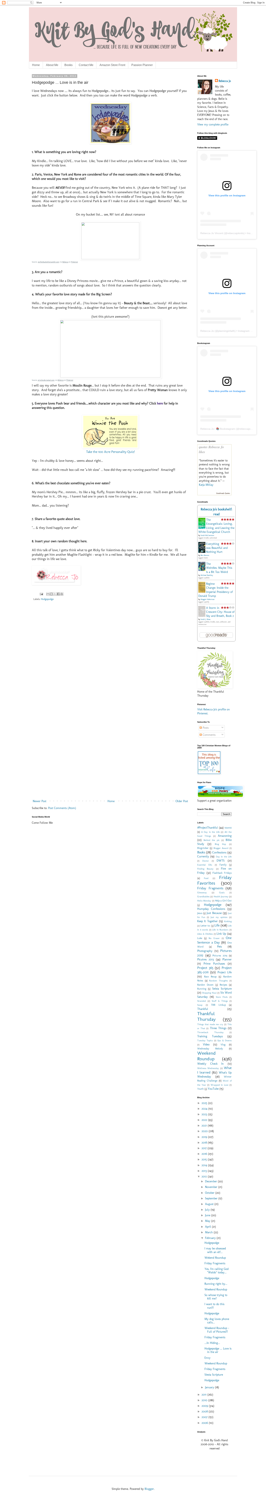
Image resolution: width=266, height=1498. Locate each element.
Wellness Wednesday (208, 1068)
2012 (205, 1176)
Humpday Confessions (211, 909)
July (208, 1209)
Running (201, 988)
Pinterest (74, 262)
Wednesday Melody (210, 1048)
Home (36, 65)
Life (217, 925)
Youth (200, 1088)
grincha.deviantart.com (46, 380)
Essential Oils (204, 864)
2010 (205, 1400)
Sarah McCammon (207, 535)
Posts (205, 727)
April (208, 1226)
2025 (205, 1103)
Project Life (225, 972)
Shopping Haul (209, 992)
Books (68, 65)
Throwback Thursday (210, 1032)
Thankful (202, 1009)
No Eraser (214, 938)
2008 (205, 1411)
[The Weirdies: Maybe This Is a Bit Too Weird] (202, 570)
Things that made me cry (210, 1024)
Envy (207, 1357)
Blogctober (203, 848)
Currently (203, 856)
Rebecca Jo (225, 81)
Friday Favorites (214, 880)
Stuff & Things (220, 1001)
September (211, 1198)
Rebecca (65, 262)
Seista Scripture (222, 988)
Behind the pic (212, 840)
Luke (199, 938)
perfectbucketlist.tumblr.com (48, 262)
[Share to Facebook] (58, 594)
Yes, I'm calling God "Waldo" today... (216, 1270)
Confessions (219, 852)
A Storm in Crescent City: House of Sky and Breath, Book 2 (220, 612)
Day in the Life (224, 856)
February (211, 1238)
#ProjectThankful (207, 827)
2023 (205, 1114)
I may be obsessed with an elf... (215, 1250)
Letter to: (205, 925)
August (209, 1204)
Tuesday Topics (205, 1040)
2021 (205, 1125)
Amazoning (225, 835)
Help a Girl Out (223, 900)
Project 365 (205, 968)
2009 (205, 1406)
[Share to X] (55, 594)
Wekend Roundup (215, 1257)
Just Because (214, 913)
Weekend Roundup (206, 1056)
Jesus (199, 913)
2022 (205, 1120)
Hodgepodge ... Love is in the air (217, 1350)
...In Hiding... (212, 1343)
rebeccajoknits (235, 233)
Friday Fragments (210, 888)
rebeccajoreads (248, 428)
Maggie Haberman (207, 599)
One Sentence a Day (214, 940)
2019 (205, 1137)
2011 (204, 1394)
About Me (52, 65)
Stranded (201, 1001)
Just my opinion (219, 917)
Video (206, 1044)
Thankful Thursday (206, 1016)
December (211, 1181)
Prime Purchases (214, 963)
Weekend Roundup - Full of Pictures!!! (216, 1329)
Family (223, 864)
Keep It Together (207, 921)
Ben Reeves (205, 555)
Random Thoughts (218, 980)
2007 (205, 1417)
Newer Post (39, 801)
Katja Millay (206, 484)
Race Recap (210, 976)
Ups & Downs (224, 1040)
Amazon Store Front (112, 65)
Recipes (223, 984)
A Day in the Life (210, 832)
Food (206, 878)
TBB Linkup (218, 1004)
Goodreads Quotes (223, 493)
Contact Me (86, 65)
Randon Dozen (205, 984)
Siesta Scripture (213, 1374)
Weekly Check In (210, 1063)
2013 (205, 1171)
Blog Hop (220, 844)
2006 (205, 1423)
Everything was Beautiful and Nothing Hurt (217, 548)
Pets (219, 946)
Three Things (218, 1028)
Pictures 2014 (219, 955)
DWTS (221, 860)
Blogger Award (221, 848)
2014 (205, 1165)
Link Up (221, 933)
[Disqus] (110, 655)
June (208, 1215)
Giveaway (202, 892)
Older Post (182, 801)
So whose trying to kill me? (215, 1296)
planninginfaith (226, 330)
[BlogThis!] (51, 594)
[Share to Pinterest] (62, 594)
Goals (222, 892)
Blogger (149, 1489)
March (209, 1232)
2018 (205, 1142)
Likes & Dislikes (205, 933)
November (211, 1187)
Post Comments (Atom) (62, 808)
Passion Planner (142, 65)
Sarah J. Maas (205, 619)
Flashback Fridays (222, 872)
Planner (227, 959)
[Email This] (48, 594)
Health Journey (221, 896)
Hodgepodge (47, 599)
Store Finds (222, 997)
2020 (205, 1131)
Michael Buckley (207, 575)
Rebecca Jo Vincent (211, 233)
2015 (205, 1159)
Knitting (228, 921)
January (210, 1387)
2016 (205, 1154)
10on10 (228, 827)
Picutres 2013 (205, 959)
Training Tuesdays (210, 1036)
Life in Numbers (220, 929)
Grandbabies (203, 896)
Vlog (223, 1044)
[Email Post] (41, 593)
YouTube (213, 1088)
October (210, 1192)
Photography (204, 951)
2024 (205, 1108)
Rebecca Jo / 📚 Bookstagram (217, 428)
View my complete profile (212, 124)
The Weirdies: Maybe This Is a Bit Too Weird (219, 568)
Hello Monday (204, 900)
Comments (209, 734)
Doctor (205, 860)
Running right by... (215, 1284)
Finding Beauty (205, 868)
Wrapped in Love (219, 1085)
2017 (205, 1148)
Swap (199, 1005)
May (208, 1221)
